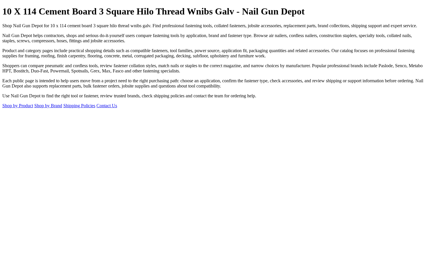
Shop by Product (17, 105)
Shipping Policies (79, 105)
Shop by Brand (48, 105)
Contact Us (106, 105)
